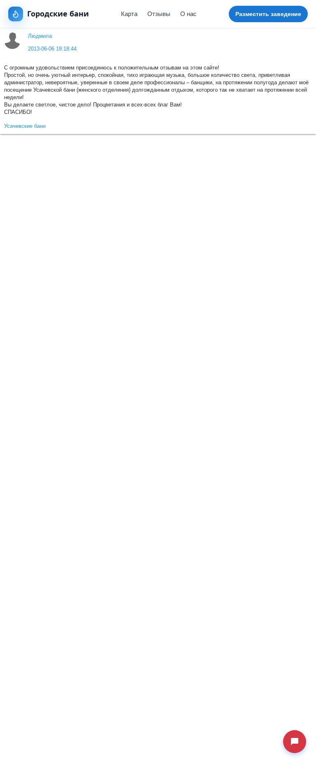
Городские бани (58, 13)
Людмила (40, 36)
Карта (129, 13)
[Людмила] (12, 40)
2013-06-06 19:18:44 (52, 49)
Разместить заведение (268, 14)
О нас (188, 13)
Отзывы (158, 13)
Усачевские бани (25, 126)
